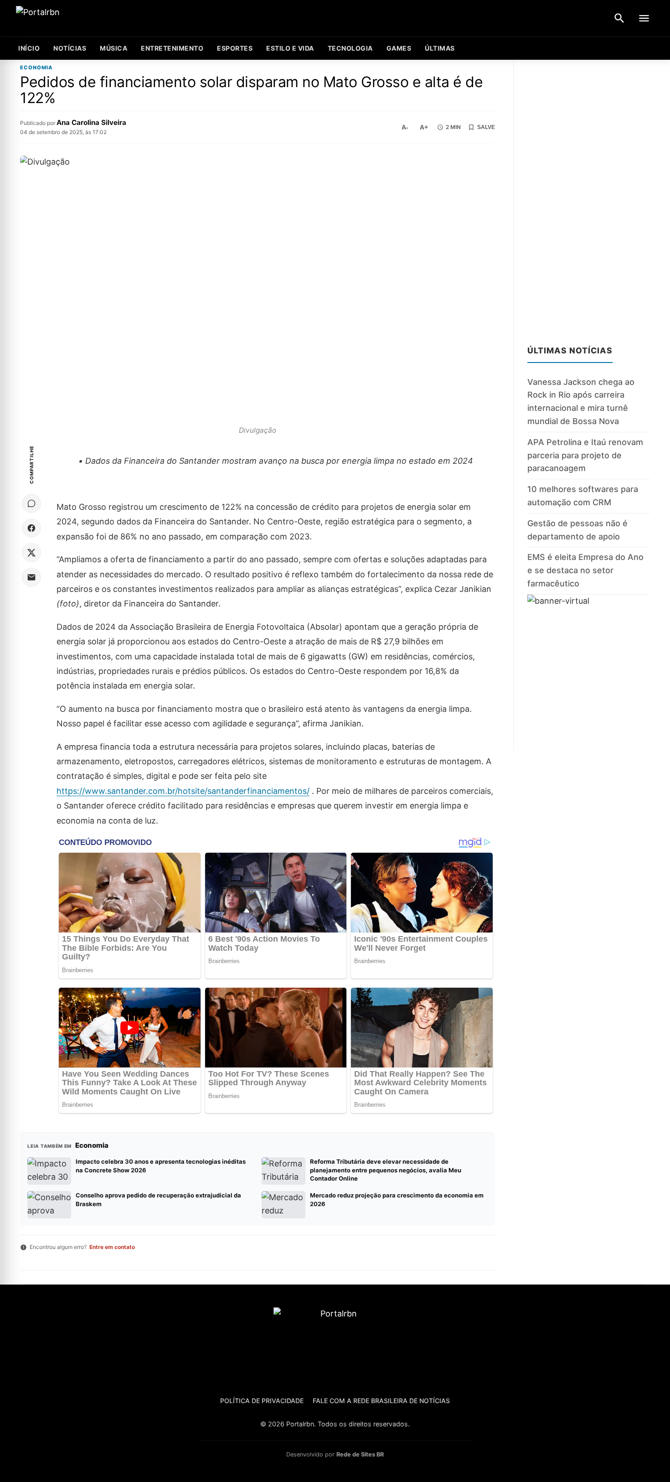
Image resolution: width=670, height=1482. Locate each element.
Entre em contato (112, 1247)
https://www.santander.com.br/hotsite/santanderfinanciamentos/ (183, 791)
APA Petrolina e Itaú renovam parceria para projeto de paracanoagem (585, 455)
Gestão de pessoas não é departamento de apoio (577, 529)
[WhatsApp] (31, 503)
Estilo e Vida (290, 48)
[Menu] (644, 18)
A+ (424, 127)
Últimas (440, 48)
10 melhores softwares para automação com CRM (582, 495)
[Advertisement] (588, 197)
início (29, 48)
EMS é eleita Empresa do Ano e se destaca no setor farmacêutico (585, 570)
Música (113, 48)
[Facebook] (31, 528)
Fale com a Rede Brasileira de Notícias (381, 1400)
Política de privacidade (262, 1400)
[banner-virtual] (588, 673)
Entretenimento (172, 48)
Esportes (235, 48)
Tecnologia (350, 48)
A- (405, 127)
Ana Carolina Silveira (91, 122)
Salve (486, 127)
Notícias (69, 48)
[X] (31, 552)
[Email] (31, 577)
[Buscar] (619, 18)
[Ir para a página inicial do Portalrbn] (73, 18)
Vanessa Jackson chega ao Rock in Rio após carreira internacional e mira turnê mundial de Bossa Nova (580, 401)
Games (399, 48)
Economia (36, 67)
